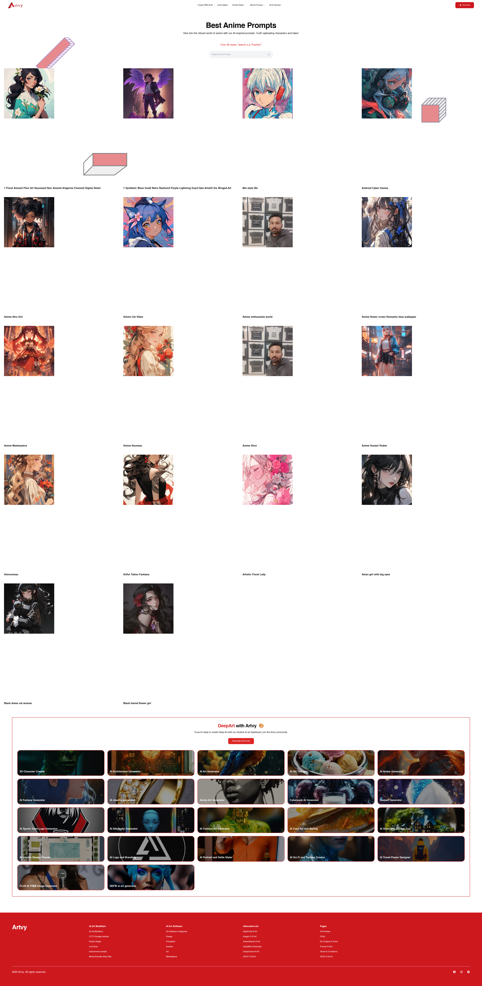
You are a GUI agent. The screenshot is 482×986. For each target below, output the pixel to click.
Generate (466, 5)
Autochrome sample (98, 952)
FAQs (322, 937)
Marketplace (171, 957)
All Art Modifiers (96, 932)
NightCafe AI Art (250, 932)
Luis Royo (93, 947)
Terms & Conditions (328, 952)
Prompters (170, 942)
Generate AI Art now (241, 741)
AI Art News (325, 932)
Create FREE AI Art (205, 5)
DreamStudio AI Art (251, 942)
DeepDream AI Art (251, 952)
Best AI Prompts (256, 5)
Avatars (169, 947)
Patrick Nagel (95, 942)
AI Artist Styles (238, 5)
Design (169, 937)
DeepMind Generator (252, 947)
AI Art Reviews (275, 5)
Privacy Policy (326, 947)
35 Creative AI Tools (329, 942)
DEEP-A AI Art (249, 957)
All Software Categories (176, 932)
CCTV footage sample (99, 937)
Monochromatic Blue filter (100, 957)
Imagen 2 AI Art (249, 937)
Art (167, 952)
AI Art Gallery (222, 5)
